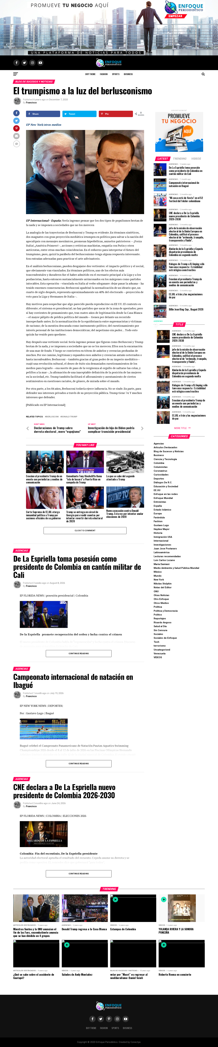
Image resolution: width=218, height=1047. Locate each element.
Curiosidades (161, 474)
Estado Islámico (162, 509)
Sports (115, 74)
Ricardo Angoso (162, 622)
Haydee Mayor (161, 529)
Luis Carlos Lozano (164, 560)
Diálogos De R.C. (163, 482)
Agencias (159, 443)
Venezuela (159, 653)
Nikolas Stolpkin (163, 583)
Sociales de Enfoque (165, 638)
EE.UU (157, 490)
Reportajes (160, 618)
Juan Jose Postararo (165, 548)
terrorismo (160, 645)
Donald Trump (69, 417)
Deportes (159, 478)
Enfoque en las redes (166, 494)
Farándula (159, 517)
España (158, 506)
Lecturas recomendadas (167, 556)
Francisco (31, 102)
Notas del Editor (163, 587)
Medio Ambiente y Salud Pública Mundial (176, 568)
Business (128, 74)
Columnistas (161, 467)
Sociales (158, 634)
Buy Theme (90, 74)
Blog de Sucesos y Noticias (169, 451)
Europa (158, 513)
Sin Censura (160, 630)
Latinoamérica (161, 552)
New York (159, 579)
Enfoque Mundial (163, 498)
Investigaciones (162, 544)
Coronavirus (160, 471)
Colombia (159, 463)
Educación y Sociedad (166, 486)
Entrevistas (160, 502)
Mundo (158, 576)
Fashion (104, 74)
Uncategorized (162, 649)
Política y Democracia (166, 611)
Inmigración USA (163, 537)
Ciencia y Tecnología (165, 459)
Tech (156, 642)
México (158, 572)
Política (158, 607)
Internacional (161, 541)
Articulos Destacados (165, 447)
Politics (158, 614)
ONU (156, 591)
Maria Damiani (161, 564)
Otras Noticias (161, 595)
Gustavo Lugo (161, 525)
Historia (158, 533)
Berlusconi (52, 417)
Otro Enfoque (161, 599)
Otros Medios (161, 603)
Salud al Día (160, 626)
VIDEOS (158, 657)
